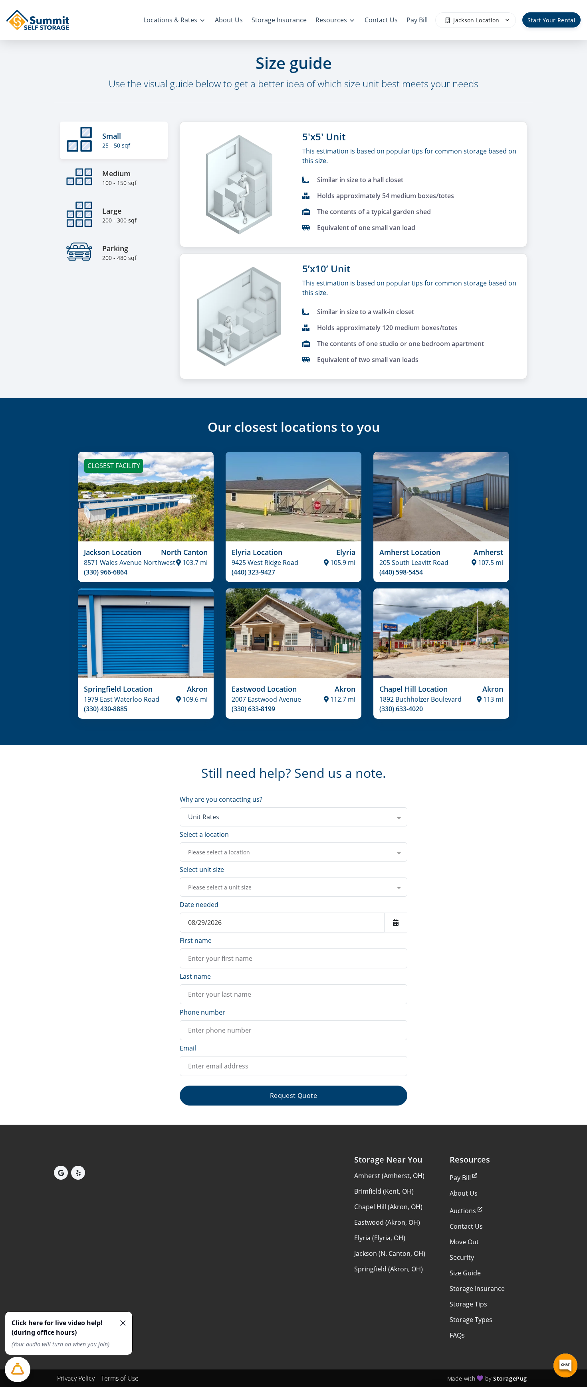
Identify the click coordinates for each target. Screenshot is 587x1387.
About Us (464, 1193)
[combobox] (293, 816)
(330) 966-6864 (105, 572)
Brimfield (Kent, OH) (384, 1191)
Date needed (199, 904)
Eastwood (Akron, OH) (387, 1222)
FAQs (457, 1335)
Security (462, 1257)
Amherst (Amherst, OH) (389, 1175)
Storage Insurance (477, 1288)
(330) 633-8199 (253, 709)
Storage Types (471, 1319)
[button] (61, 1173)
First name (196, 940)
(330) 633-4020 (401, 709)
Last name (195, 976)
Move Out (464, 1241)
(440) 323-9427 (253, 572)
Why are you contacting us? (221, 799)
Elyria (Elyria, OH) (379, 1238)
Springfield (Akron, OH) (388, 1269)
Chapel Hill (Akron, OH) (388, 1206)
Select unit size (202, 869)
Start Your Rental (551, 20)
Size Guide (465, 1273)
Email (188, 1048)
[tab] (114, 140)
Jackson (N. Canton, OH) (389, 1253)
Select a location (204, 834)
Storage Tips (468, 1304)
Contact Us (466, 1226)
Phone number (202, 1012)
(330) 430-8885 (105, 709)
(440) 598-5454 (401, 572)
